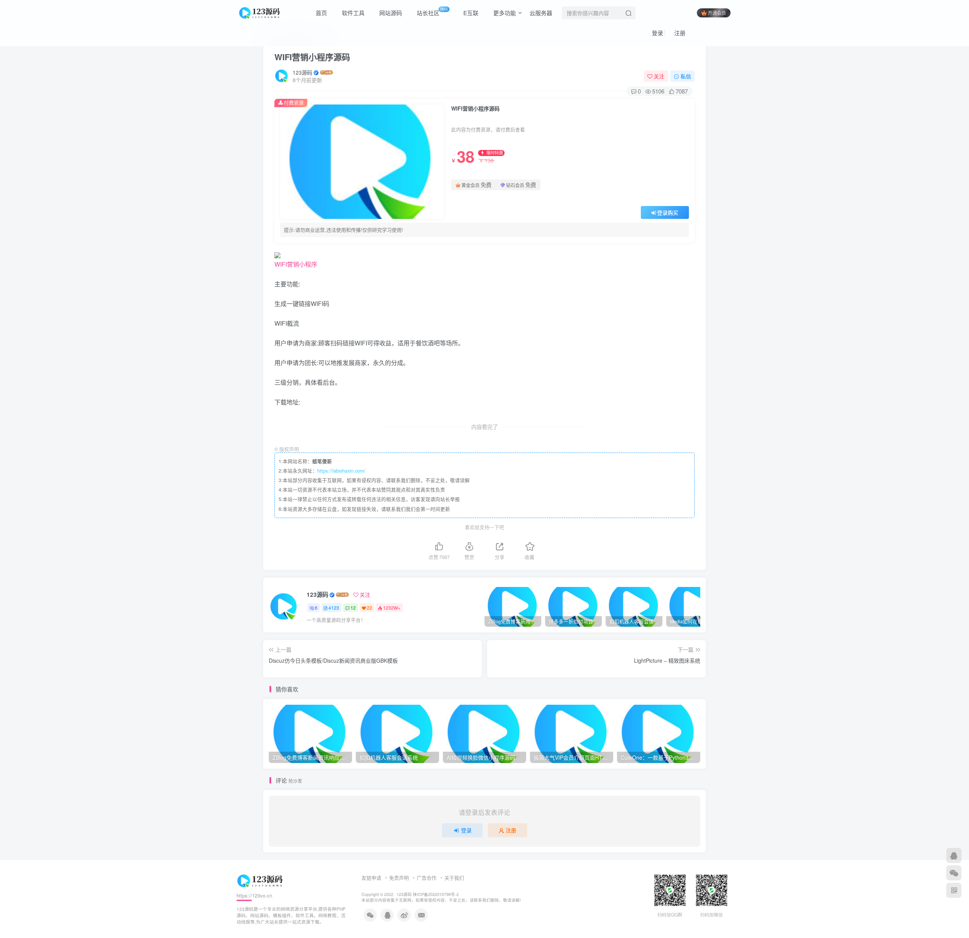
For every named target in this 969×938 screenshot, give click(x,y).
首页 (320, 13)
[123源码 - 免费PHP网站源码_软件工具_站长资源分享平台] (260, 12)
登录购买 (667, 212)
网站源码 (390, 13)
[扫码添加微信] (953, 872)
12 (353, 607)
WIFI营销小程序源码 (312, 57)
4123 (334, 607)
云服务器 (541, 13)
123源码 (302, 72)
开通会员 (717, 12)
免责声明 (399, 877)
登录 (656, 33)
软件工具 (352, 13)
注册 (679, 33)
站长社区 (431, 11)
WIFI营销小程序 (295, 264)
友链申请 (371, 877)
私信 (686, 76)
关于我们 (454, 877)
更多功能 (504, 13)
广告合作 (426, 877)
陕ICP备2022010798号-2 (436, 894)
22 (369, 607)
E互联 (470, 13)
